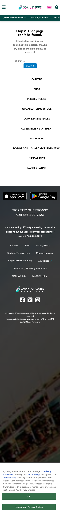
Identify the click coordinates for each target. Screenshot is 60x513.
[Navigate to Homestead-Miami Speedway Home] (30, 7)
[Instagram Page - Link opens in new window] (37, 301)
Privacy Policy (43, 245)
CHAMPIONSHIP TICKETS (14, 18)
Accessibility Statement (20, 260)
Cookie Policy (33, 474)
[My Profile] (56, 7)
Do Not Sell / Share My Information (30, 268)
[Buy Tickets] (49, 7)
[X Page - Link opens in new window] (30, 301)
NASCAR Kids (19, 276)
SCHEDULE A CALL (39, 18)
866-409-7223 (34, 236)
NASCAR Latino (40, 276)
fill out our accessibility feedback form (32, 231)
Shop (27, 245)
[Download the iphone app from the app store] (15, 199)
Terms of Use (9, 477)
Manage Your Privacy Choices (29, 507)
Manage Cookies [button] (44, 253)
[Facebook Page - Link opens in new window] (22, 301)
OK (29, 496)
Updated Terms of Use (18, 253)
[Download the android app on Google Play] (43, 202)
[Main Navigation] (3, 7)
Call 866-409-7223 (30, 215)
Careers (14, 245)
